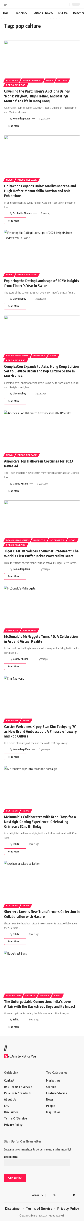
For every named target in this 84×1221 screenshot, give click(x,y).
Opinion (30, 995)
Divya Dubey (19, 298)
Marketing (29, 630)
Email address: (11, 1156)
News (49, 80)
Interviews (57, 540)
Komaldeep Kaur (21, 118)
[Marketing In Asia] (11, 1195)
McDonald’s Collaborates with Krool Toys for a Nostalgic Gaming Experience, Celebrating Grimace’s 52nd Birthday (40, 822)
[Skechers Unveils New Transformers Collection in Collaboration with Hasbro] (42, 883)
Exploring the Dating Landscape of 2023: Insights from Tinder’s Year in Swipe (41, 283)
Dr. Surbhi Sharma (22, 213)
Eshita (16, 844)
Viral (57, 995)
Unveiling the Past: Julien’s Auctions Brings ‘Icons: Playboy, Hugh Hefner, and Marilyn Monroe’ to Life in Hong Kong (37, 96)
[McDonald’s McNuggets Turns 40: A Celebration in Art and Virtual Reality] (42, 608)
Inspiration (13, 995)
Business (12, 80)
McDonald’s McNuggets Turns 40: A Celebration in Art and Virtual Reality (41, 639)
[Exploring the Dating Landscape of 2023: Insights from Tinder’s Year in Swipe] (42, 253)
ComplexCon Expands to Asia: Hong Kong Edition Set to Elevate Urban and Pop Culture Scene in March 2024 (41, 371)
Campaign (12, 630)
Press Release (15, 85)
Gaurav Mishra (20, 483)
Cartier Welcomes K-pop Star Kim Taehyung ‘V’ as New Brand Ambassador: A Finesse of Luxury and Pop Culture (40, 731)
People (62, 80)
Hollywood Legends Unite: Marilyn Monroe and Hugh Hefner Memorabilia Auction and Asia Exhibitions (40, 191)
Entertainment (32, 80)
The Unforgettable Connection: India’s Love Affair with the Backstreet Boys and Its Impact (39, 1004)
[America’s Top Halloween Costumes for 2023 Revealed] (42, 433)
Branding (12, 720)
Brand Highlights (17, 355)
